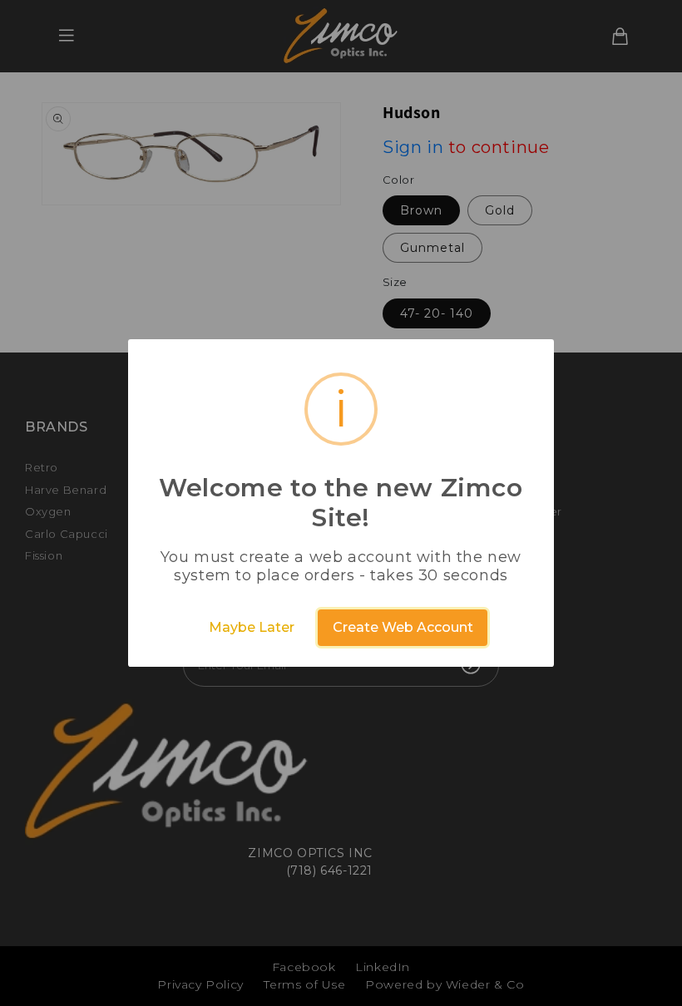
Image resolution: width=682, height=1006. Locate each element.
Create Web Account (403, 627)
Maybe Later (251, 627)
